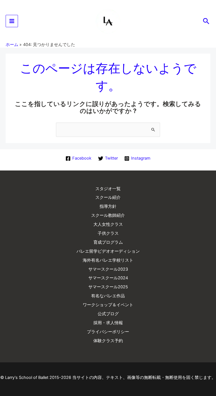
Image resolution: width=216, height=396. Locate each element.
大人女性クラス (108, 224)
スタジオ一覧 (108, 188)
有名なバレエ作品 (108, 295)
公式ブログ (108, 313)
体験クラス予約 (108, 340)
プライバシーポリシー (108, 331)
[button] (206, 21)
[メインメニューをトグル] (12, 21)
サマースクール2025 (108, 286)
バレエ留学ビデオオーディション (108, 251)
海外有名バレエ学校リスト (108, 260)
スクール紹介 (108, 197)
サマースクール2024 (108, 277)
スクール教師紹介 (108, 215)
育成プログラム (108, 242)
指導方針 (108, 206)
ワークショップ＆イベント (108, 304)
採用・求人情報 (108, 322)
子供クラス (108, 233)
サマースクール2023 (108, 269)
